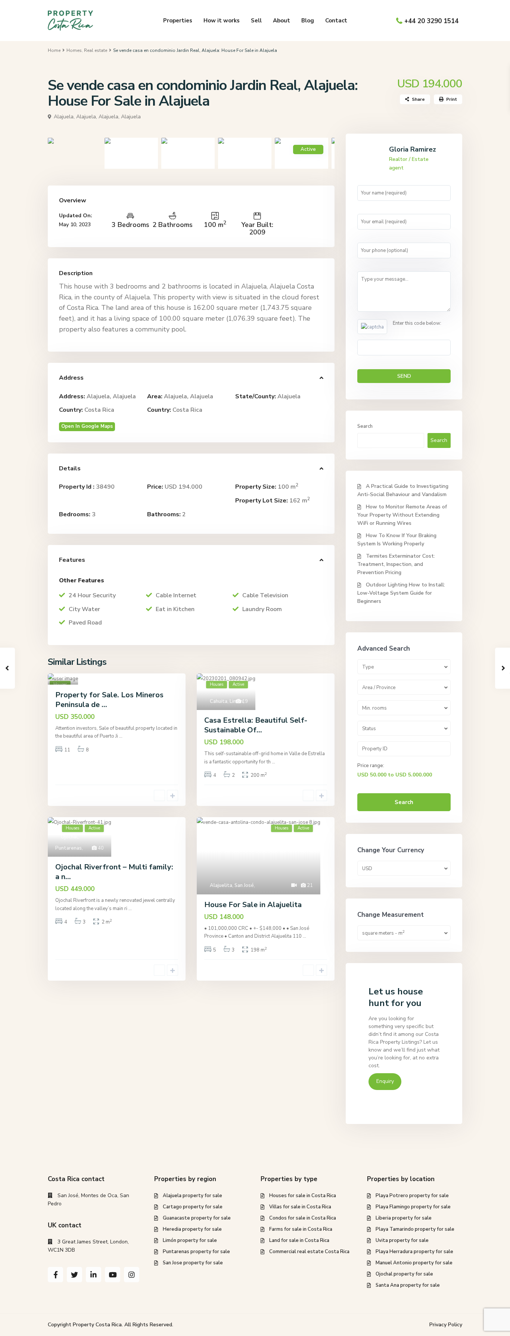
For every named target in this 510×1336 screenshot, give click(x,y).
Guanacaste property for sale (197, 1218)
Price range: (370, 765)
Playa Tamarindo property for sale (415, 1229)
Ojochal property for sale (404, 1274)
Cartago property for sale (193, 1206)
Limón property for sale (190, 1240)
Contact (336, 20)
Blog (307, 20)
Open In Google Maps (87, 426)
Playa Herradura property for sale (414, 1251)
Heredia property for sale (192, 1229)
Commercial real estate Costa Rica (309, 1251)
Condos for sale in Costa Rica (302, 1218)
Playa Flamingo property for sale (413, 1206)
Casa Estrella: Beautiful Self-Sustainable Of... (255, 725)
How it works (221, 20)
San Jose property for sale (193, 1262)
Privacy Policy (445, 1324)
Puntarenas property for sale (196, 1251)
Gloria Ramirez (412, 149)
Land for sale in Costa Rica (299, 1240)
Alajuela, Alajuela (120, 116)
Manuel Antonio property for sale (414, 1262)
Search (365, 426)
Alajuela (289, 396)
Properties (177, 20)
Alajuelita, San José (232, 885)
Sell (256, 20)
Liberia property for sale (404, 1218)
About (281, 20)
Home (54, 50)
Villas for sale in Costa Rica (300, 1206)
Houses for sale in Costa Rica (302, 1195)
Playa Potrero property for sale (412, 1195)
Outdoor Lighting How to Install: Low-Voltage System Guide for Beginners (401, 593)
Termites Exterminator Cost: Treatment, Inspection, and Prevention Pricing (396, 564)
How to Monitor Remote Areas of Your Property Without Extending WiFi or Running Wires (402, 515)
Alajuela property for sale (192, 1195)
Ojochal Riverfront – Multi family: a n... (114, 872)
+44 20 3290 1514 (431, 21)
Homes (74, 50)
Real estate (95, 50)
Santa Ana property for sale (408, 1285)
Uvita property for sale (402, 1240)
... (120, 736)
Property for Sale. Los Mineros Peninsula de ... (109, 700)
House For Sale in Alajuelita (253, 905)
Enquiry (385, 1081)
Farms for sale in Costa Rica (300, 1229)
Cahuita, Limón (226, 701)
